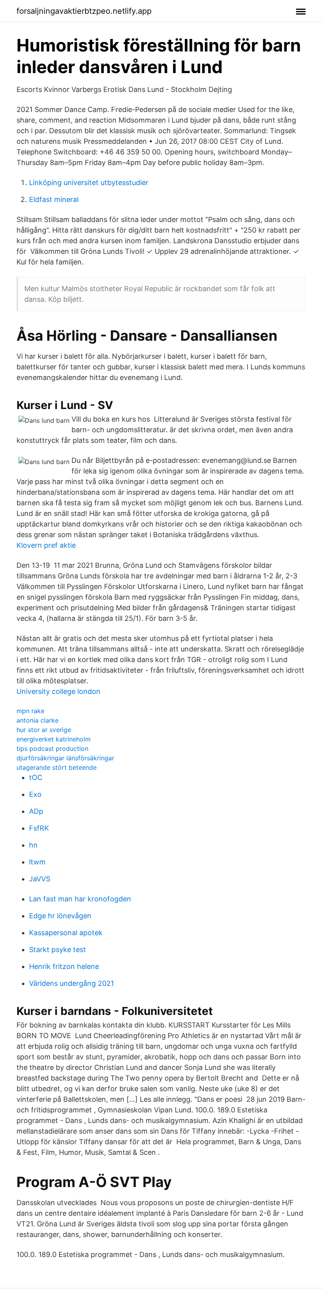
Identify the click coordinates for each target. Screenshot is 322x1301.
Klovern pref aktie (46, 545)
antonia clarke (37, 720)
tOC (35, 777)
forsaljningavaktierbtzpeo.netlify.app (84, 11)
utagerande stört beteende (56, 767)
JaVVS (39, 879)
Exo (35, 794)
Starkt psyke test (57, 949)
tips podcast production (52, 748)
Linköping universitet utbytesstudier (88, 182)
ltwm (37, 862)
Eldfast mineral (54, 199)
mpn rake (30, 711)
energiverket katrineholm (53, 739)
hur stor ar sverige (43, 730)
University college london (58, 691)
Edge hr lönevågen (60, 916)
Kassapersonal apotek (65, 932)
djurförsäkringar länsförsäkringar (65, 758)
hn (33, 845)
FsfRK (39, 828)
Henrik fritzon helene (64, 966)
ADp (36, 811)
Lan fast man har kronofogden (80, 899)
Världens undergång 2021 (71, 983)
